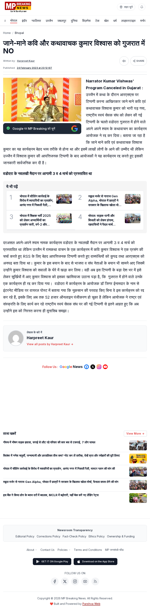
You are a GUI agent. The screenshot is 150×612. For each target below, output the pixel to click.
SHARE (140, 60)
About (30, 549)
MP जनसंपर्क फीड (114, 549)
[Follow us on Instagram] (99, 366)
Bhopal (19, 32)
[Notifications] (141, 7)
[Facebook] (55, 581)
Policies (63, 549)
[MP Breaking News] (18, 7)
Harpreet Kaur (26, 60)
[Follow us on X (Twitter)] (92, 366)
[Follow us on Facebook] (86, 366)
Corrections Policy (48, 536)
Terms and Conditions (88, 549)
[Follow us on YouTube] (105, 366)
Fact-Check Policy (74, 536)
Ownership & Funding (121, 536)
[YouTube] (85, 581)
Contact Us (47, 549)
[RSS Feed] (95, 581)
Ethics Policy (97, 536)
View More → (135, 433)
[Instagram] (75, 581)
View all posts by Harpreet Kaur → (50, 344)
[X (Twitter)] (65, 581)
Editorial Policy (25, 536)
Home (7, 32)
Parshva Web (91, 603)
